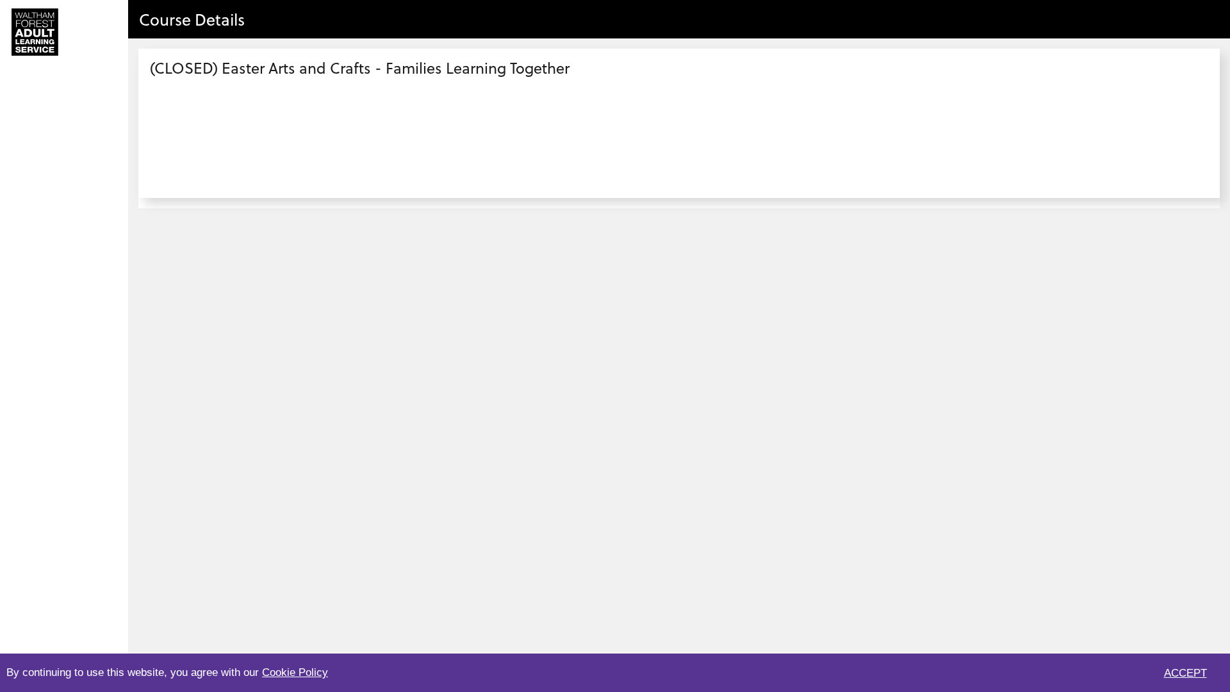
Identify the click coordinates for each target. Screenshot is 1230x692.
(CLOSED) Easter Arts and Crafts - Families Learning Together (360, 67)
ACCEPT (1185, 673)
